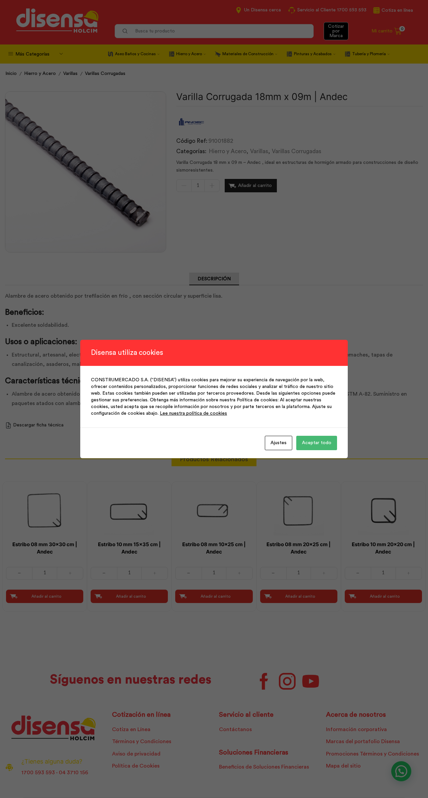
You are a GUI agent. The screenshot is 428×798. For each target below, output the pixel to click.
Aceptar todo (316, 442)
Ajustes (279, 442)
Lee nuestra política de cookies (193, 413)
